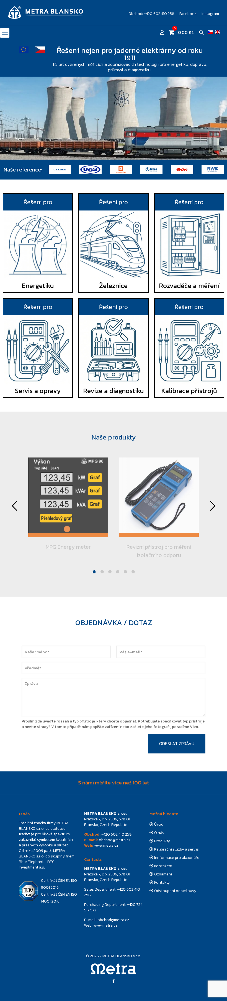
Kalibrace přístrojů (189, 391)
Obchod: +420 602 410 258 (151, 14)
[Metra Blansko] (45, 12)
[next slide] (213, 506)
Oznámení (163, 874)
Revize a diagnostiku (113, 391)
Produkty (162, 841)
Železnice (113, 285)
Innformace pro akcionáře (176, 857)
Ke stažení (163, 866)
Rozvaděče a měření (189, 285)
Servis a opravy (38, 391)
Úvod (158, 824)
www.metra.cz (106, 845)
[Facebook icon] (114, 981)
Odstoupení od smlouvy (175, 891)
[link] (37, 244)
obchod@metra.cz (114, 840)
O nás (159, 833)
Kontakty (162, 882)
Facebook (188, 14)
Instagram (210, 14)
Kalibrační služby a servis (176, 849)
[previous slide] (14, 506)
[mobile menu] (4, 33)
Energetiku (38, 285)
